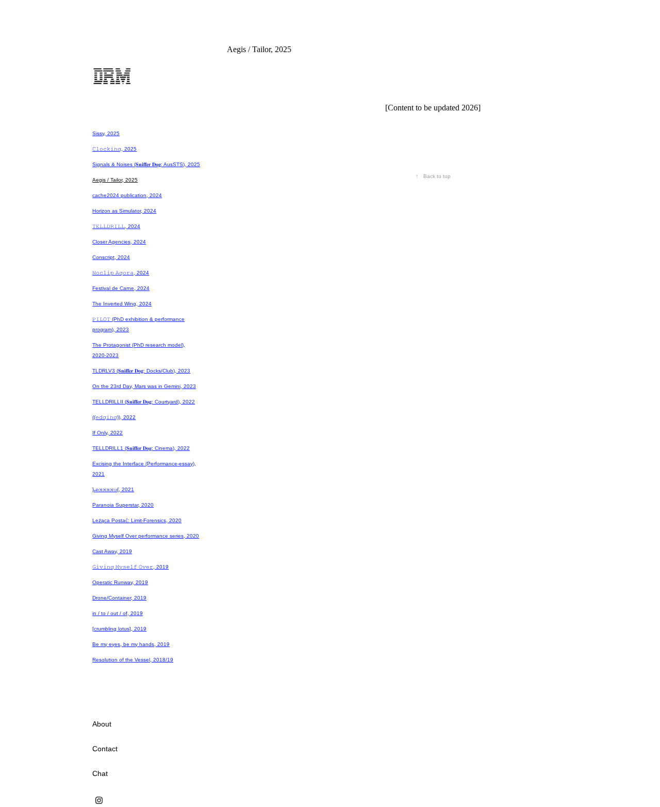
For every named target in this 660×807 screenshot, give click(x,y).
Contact (105, 749)
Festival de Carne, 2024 (121, 288)
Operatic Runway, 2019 (120, 582)
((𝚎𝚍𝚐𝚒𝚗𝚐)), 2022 (114, 417)
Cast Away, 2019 (112, 551)
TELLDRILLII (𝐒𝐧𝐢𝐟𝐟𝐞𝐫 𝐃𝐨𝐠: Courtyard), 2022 (143, 402)
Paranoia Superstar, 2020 (123, 505)
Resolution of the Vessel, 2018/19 (132, 660)
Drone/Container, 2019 (119, 598)
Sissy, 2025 (106, 133)
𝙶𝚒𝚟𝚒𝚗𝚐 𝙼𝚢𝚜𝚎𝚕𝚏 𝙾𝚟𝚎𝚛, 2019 (130, 567)
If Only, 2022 (107, 432)
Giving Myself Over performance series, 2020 (145, 536)
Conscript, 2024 (111, 257)
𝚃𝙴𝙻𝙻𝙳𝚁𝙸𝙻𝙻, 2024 (116, 226)
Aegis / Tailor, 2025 (115, 180)
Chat (100, 773)
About (101, 724)
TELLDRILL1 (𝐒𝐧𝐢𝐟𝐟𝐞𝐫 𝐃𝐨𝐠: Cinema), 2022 (141, 448)
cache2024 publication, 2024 (127, 195)
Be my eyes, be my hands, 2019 (131, 644)
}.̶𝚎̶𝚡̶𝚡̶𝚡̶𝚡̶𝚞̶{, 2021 (113, 489)
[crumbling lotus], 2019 (119, 629)
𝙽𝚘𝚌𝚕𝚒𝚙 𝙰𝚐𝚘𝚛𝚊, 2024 (120, 273)
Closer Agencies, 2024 (119, 242)
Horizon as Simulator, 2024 (124, 211)
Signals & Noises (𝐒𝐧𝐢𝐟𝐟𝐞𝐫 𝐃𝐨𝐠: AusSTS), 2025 (146, 164)
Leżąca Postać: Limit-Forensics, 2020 (137, 520)
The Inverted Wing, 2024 (122, 303)
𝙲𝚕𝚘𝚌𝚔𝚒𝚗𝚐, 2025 (114, 149)
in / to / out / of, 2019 (117, 613)
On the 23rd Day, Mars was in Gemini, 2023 (144, 386)
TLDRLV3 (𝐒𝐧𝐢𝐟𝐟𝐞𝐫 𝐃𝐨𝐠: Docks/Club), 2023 (141, 371)
